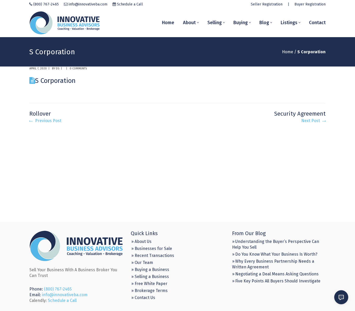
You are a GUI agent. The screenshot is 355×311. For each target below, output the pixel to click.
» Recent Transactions (152, 255)
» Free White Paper (149, 283)
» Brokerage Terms (149, 290)
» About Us (141, 241)
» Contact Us (143, 297)
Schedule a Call (130, 4)
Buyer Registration (310, 4)
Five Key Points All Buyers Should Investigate (277, 281)
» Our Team (142, 262)
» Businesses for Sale (151, 248)
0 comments (78, 68)
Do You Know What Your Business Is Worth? (276, 254)
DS (57, 68)
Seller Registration (266, 4)
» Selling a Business (150, 276)
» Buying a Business (150, 269)
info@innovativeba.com (88, 4)
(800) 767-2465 (46, 4)
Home (287, 51)
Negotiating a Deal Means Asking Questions (277, 274)
